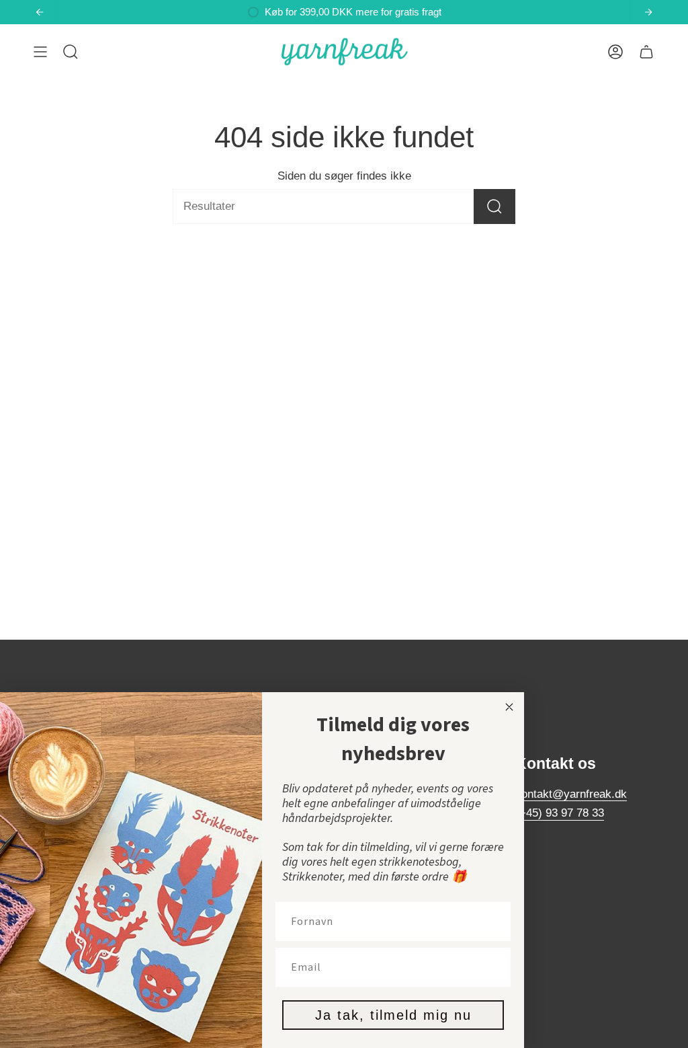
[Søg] (494, 206)
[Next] (648, 12)
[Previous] (40, 12)
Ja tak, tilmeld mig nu (393, 1015)
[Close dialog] (509, 707)
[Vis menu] (40, 51)
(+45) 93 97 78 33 (559, 813)
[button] (70, 51)
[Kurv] (646, 51)
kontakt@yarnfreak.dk (571, 794)
